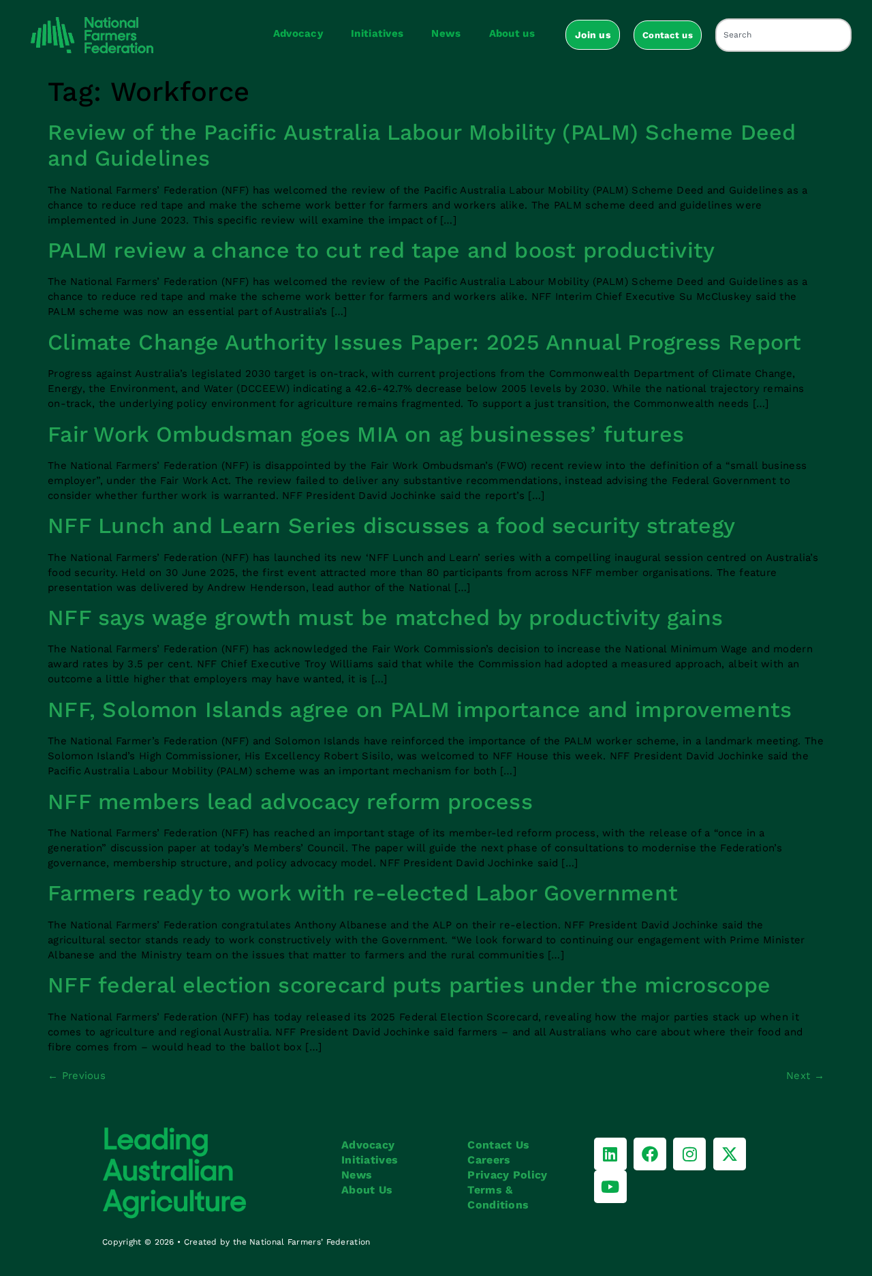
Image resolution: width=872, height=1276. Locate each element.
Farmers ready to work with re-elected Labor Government (363, 893)
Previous (77, 1075)
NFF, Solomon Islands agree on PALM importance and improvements (420, 710)
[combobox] (783, 35)
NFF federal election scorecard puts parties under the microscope (409, 985)
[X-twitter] (729, 1154)
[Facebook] (650, 1154)
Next (805, 1075)
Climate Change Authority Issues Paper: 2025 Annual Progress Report (425, 342)
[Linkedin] (610, 1154)
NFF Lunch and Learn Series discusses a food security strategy (391, 525)
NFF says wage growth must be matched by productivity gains (385, 618)
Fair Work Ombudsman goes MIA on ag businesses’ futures (366, 434)
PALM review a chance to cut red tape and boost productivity (381, 250)
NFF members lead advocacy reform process (290, 802)
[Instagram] (689, 1154)
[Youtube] (610, 1186)
